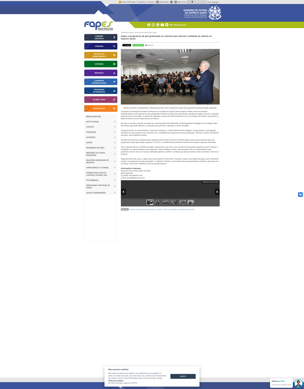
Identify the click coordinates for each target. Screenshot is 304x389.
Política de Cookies (115, 380)
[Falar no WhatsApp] (298, 383)
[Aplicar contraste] (192, 1)
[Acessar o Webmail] (171, 2)
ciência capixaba (170, 209)
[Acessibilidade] (188, 1)
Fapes (132, 209)
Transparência (142, 2)
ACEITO (183, 376)
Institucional (92, 121)
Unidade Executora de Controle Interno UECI (97, 174)
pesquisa (152, 209)
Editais (89, 142)
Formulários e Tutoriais (97, 167)
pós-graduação (142, 209)
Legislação (91, 132)
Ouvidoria (151, 2)
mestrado (181, 209)
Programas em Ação (95, 148)
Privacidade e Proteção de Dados (98, 186)
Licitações (91, 137)
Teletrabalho (92, 180)
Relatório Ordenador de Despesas (97, 161)
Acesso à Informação (96, 193)
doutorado (190, 209)
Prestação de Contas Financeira (95, 154)
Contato (90, 127)
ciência (159, 209)
